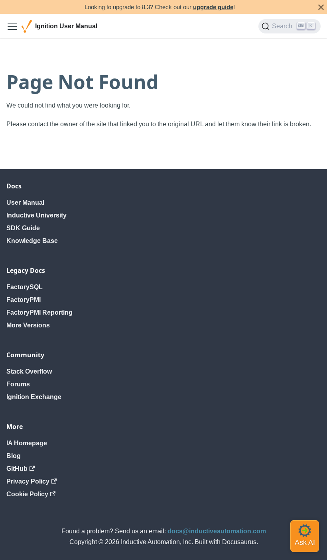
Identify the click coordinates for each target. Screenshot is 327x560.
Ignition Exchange (33, 397)
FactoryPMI (23, 299)
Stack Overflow (29, 371)
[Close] (321, 7)
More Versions (28, 325)
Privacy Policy (27, 481)
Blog (13, 455)
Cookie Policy (27, 494)
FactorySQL (24, 287)
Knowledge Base (32, 240)
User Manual (25, 202)
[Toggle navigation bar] (12, 26)
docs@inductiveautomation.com (216, 531)
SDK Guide (23, 228)
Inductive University (36, 215)
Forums (18, 384)
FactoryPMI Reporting (39, 312)
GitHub (17, 468)
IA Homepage (26, 443)
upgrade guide (213, 7)
